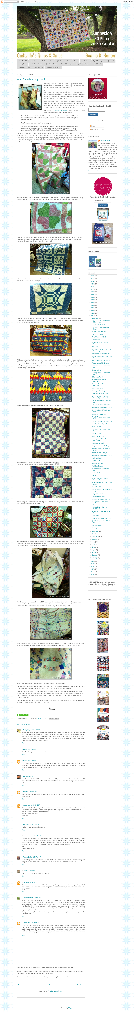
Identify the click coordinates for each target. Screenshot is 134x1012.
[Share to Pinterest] (58, 719)
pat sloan (26, 824)
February (95, 555)
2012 (92, 313)
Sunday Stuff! (96, 460)
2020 (92, 292)
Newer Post (21, 985)
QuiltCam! (111, 61)
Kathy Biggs (27, 730)
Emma (25, 776)
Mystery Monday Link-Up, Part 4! (102, 455)
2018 (92, 297)
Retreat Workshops (66, 64)
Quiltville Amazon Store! (63, 61)
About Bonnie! (23, 61)
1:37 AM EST (37, 897)
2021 (92, 289)
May (93, 547)
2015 (92, 305)
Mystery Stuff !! (96, 473)
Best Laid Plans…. (97, 426)
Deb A (25, 761)
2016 (92, 302)
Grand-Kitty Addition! (98, 487)
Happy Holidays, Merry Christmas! (99, 380)
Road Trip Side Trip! (98, 436)
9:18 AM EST (36, 730)
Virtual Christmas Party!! (99, 453)
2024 (92, 281)
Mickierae (27, 922)
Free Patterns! (85, 61)
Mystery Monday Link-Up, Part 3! (102, 499)
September (95, 536)
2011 (92, 316)
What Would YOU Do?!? (99, 337)
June (94, 544)
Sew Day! (95, 346)
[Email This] (50, 719)
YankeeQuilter (27, 857)
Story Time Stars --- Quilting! (100, 446)
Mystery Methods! (97, 463)
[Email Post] (46, 718)
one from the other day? (59, 111)
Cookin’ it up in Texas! (98, 325)
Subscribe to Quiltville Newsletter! (103, 197)
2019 (92, 294)
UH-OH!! (94, 475)
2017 (92, 300)
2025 (92, 278)
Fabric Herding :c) (97, 334)
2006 (92, 572)
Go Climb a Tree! (97, 525)
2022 (92, 286)
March (94, 552)
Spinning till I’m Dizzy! (98, 391)
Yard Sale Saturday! (98, 466)
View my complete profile (96, 171)
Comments (94, 129)
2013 (92, 310)
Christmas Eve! (96, 370)
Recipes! (78, 64)
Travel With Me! (38, 67)
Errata (76, 61)
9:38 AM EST (32, 776)
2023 (92, 284)
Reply (23, 743)
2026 (92, 276)
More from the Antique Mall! (100, 424)
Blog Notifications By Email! (99, 106)
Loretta (25, 791)
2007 (92, 569)
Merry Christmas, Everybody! (101, 360)
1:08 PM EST (37, 857)
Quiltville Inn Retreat (36, 64)
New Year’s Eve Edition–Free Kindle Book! (101, 321)
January (95, 558)
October (95, 534)
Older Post (80, 985)
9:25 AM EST (32, 749)
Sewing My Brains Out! (99, 414)
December (95, 318)
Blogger (70, 1008)
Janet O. (26, 870)
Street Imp (26, 805)
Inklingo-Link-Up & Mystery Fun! (101, 518)
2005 (92, 574)
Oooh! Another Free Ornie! (100, 393)
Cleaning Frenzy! (97, 528)
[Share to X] (54, 719)
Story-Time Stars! (97, 494)
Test (93, 504)
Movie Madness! (97, 458)
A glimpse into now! (98, 443)
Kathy (25, 749)
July (93, 542)
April (93, 550)
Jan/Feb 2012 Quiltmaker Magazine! (99, 508)
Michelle (26, 882)
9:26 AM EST (32, 761)
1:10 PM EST (34, 870)
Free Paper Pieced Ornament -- (101, 405)
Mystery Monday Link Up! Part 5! (102, 407)
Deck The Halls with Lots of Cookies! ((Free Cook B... (100, 397)
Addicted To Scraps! (24, 67)
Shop (51, 61)
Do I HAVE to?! (96, 433)
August (94, 539)
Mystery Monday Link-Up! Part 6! (102, 353)
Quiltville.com (34, 61)
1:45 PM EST (34, 882)
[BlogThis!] (52, 719)
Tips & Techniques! (98, 61)
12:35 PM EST (34, 824)
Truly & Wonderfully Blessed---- (101, 363)
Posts (93, 126)
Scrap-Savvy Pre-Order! (53, 67)
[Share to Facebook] (56, 719)
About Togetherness (98, 388)
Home (51, 985)
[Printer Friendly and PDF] (22, 716)
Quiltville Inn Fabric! (51, 64)
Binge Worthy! (97, 64)
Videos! (87, 64)
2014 (92, 308)
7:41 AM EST (35, 922)
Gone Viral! (95, 515)
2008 (92, 566)
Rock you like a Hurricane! (100, 502)
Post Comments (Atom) (55, 991)
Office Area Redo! (97, 377)
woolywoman (28, 897)
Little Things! (96, 339)
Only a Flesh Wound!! (98, 496)
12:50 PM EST (36, 836)
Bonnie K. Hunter (105, 141)
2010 (92, 561)
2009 (92, 564)
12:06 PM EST (35, 805)
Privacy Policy (23, 64)
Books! (44, 61)
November (95, 531)
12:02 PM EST (32, 791)
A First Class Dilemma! (99, 331)
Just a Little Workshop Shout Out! (102, 421)
